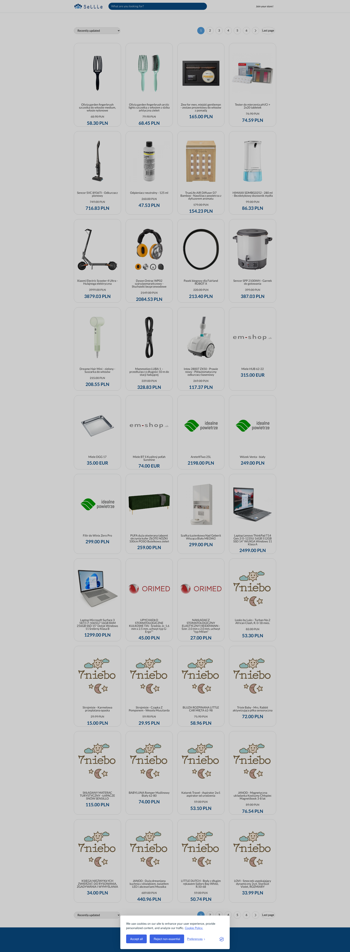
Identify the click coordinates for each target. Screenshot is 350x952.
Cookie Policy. (194, 928)
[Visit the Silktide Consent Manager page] (221, 939)
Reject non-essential (167, 939)
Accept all (136, 939)
